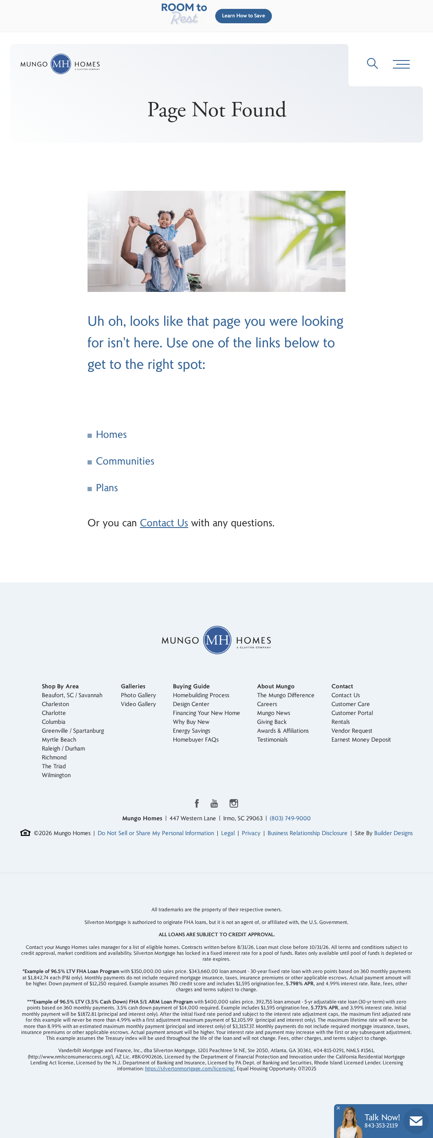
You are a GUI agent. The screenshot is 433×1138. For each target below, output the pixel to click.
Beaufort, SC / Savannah (72, 695)
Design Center (191, 704)
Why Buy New (191, 722)
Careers (267, 704)
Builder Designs (393, 833)
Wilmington (56, 775)
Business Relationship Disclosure (308, 833)
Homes (111, 435)
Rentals (341, 722)
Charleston (55, 704)
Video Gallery (138, 704)
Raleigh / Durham (63, 748)
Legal (228, 833)
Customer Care (351, 704)
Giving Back (272, 722)
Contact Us (164, 523)
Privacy (251, 833)
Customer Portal (352, 713)
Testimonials (272, 739)
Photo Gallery (138, 695)
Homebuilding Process (201, 695)
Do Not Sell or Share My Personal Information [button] (156, 833)
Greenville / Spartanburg (73, 730)
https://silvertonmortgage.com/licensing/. (190, 1069)
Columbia (54, 722)
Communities (125, 461)
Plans (107, 488)
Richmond (54, 757)
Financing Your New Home (206, 713)
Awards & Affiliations (283, 730)
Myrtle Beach (59, 739)
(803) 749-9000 (290, 818)
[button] (242, 16)
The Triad (54, 766)
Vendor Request (352, 730)
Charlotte (54, 713)
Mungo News (273, 713)
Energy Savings (191, 730)
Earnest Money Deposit (361, 739)
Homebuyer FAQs (196, 739)
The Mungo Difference (286, 695)
